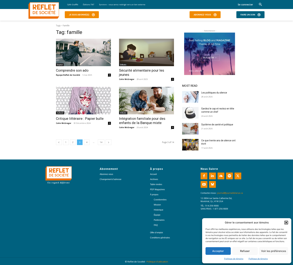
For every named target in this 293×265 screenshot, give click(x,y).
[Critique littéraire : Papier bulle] (83, 100)
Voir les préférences (273, 251)
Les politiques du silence (214, 92)
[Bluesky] (212, 184)
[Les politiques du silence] (190, 97)
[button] (286, 222)
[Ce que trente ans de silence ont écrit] (190, 144)
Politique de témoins (233, 258)
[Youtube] (204, 184)
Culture (60, 113)
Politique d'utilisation (157, 261)
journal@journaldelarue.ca (230, 193)
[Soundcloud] (221, 176)
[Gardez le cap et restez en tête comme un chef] (190, 113)
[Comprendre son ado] (83, 52)
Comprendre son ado (72, 70)
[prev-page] (59, 142)
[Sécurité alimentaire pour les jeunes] (146, 52)
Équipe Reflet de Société (68, 75)
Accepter (218, 251)
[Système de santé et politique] (190, 129)
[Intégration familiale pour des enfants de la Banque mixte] (146, 100)
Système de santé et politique (217, 124)
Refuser (245, 251)
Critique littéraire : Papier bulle (80, 119)
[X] (238, 176)
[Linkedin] (212, 176)
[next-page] (108, 142)
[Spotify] (229, 176)
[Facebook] (204, 176)
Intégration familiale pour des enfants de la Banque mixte (142, 121)
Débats (123, 64)
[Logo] (43, 10)
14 (101, 142)
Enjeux (60, 64)
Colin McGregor (126, 79)
